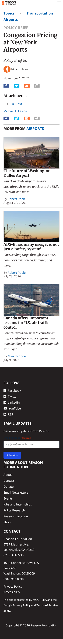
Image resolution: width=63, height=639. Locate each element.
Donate (9, 486)
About (8, 475)
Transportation (40, 13)
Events (8, 498)
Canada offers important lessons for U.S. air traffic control (26, 323)
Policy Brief (16, 27)
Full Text (16, 104)
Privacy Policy (13, 586)
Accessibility (12, 592)
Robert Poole (17, 199)
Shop (7, 522)
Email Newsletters (16, 492)
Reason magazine (16, 516)
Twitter (13, 396)
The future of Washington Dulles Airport (27, 173)
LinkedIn (14, 402)
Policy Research (14, 510)
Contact (9, 481)
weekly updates (20, 431)
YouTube (15, 408)
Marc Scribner (17, 356)
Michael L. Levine (15, 111)
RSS (10, 414)
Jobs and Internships (18, 504)
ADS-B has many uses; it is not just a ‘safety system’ (31, 247)
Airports (11, 19)
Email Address (17, 438)
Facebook (14, 391)
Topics (9, 13)
